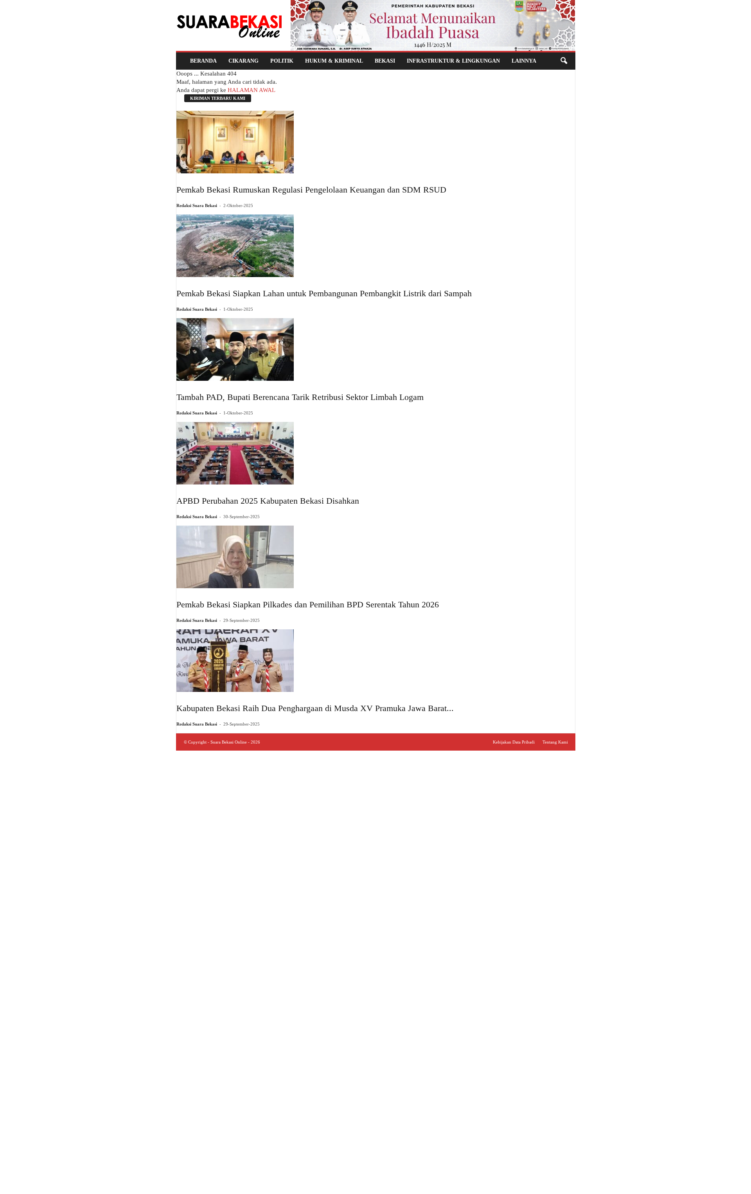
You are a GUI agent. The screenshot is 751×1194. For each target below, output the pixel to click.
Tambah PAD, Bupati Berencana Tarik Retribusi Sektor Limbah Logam (300, 397)
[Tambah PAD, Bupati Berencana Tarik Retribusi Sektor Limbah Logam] (300, 349)
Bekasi (385, 61)
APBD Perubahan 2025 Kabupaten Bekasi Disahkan (267, 501)
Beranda (203, 61)
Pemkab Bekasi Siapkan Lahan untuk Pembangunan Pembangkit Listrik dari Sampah (324, 293)
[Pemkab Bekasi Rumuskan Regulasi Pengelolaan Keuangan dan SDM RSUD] (311, 142)
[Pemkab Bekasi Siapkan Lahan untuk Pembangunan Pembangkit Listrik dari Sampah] (324, 245)
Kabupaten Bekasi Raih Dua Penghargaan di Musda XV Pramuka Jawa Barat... (315, 708)
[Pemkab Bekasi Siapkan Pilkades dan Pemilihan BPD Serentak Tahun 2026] (307, 557)
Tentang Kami (555, 742)
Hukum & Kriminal (334, 61)
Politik (281, 61)
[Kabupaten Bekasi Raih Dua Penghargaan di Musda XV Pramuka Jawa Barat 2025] (315, 660)
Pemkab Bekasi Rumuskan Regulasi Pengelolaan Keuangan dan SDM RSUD (311, 189)
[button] (563, 61)
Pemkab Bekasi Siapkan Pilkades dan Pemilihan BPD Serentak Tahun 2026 (307, 604)
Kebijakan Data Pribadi (514, 742)
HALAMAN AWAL (251, 90)
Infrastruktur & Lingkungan (453, 61)
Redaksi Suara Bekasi (196, 205)
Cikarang (243, 61)
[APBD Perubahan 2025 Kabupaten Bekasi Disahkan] (267, 453)
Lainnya (524, 61)
